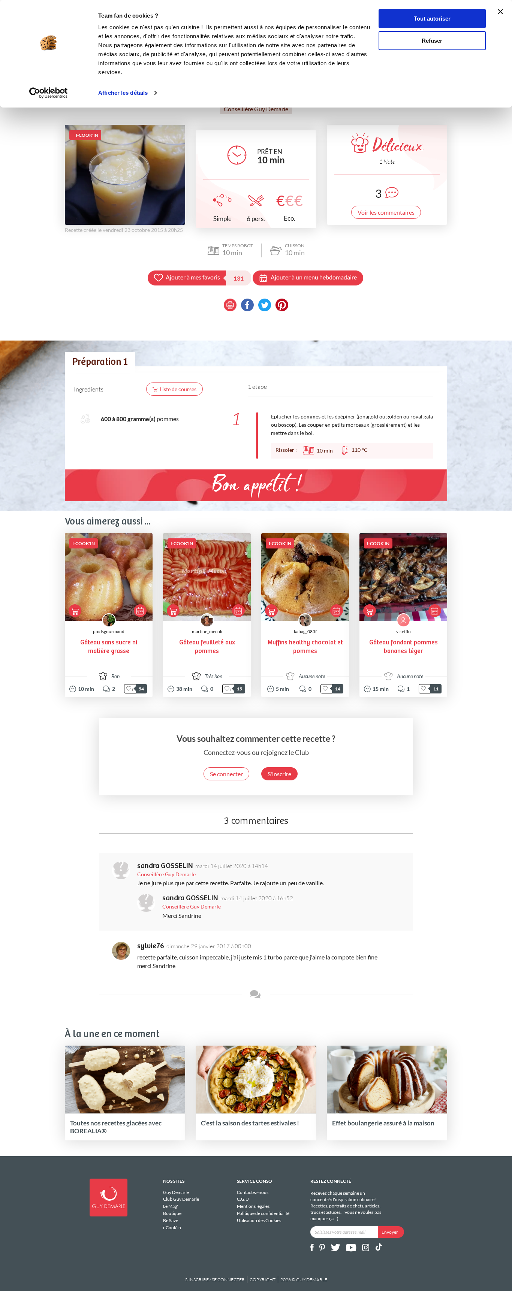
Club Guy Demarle (181, 1199)
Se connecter (226, 773)
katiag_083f (305, 631)
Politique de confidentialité (263, 1213)
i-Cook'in (172, 1227)
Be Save (170, 1220)
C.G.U (243, 1199)
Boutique (172, 1213)
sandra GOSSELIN (165, 866)
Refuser (432, 40)
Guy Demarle (176, 1192)
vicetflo (403, 631)
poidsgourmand (108, 631)
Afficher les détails (123, 93)
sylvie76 (150, 946)
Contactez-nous (252, 1192)
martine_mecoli (207, 631)
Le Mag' (170, 1206)
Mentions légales (253, 1206)
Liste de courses (178, 389)
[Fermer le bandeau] (500, 11)
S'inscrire (279, 773)
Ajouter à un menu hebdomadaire (314, 277)
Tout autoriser (432, 18)
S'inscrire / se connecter (215, 1279)
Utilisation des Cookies (259, 1220)
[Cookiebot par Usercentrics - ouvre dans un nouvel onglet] (48, 93)
